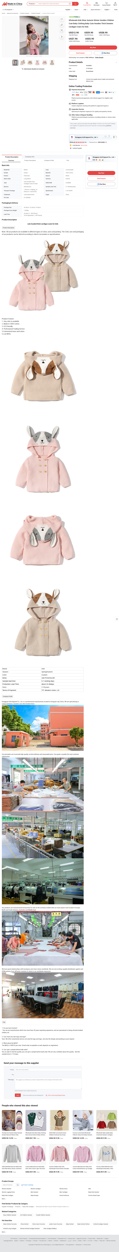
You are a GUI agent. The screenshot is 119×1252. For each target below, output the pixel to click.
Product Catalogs (28, 1185)
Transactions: (98, 142)
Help (85, 9)
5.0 (94, 160)
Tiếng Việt (102, 1240)
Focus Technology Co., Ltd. (47, 1244)
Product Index (91, 1238)
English (16, 1240)
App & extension (95, 9)
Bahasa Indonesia (111, 1240)
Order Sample (99, 57)
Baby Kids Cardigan (7, 1195)
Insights (106, 1238)
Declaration (79, 1244)
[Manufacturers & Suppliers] (12, 4)
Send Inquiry (80, 53)
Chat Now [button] (106, 53)
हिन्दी (84, 1240)
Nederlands (63, 1240)
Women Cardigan (36, 1189)
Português (28, 1240)
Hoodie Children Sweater (48, 13)
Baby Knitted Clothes (83, 1224)
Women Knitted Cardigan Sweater (30, 1228)
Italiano (50, 1240)
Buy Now (93, 47)
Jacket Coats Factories (55, 1224)
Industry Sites (71, 1238)
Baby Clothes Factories (10, 1224)
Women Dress (63, 1189)
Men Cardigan (64, 1192)
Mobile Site (100, 1238)
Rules (116, 9)
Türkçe (95, 1240)
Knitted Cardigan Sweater (100, 1224)
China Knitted (24, 1224)
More (3, 1232)
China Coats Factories (38, 1224)
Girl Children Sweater (26, 1215)
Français (35, 1240)
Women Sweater (6, 1189)
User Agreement (70, 1244)
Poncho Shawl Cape (94, 1195)
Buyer (76, 9)
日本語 (80, 1240)
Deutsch (56, 1240)
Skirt (89, 1189)
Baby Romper (34, 1195)
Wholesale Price (62, 1238)
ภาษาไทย (89, 1240)
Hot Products (14, 1238)
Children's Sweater (35, 13)
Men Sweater (34, 1192)
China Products (23, 1238)
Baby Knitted (70, 1224)
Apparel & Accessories (12, 13)
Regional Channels (81, 1238)
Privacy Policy (87, 1244)
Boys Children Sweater (9, 1215)
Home (3, 13)
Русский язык (42, 1240)
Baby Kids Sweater (93, 1192)
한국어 (74, 1240)
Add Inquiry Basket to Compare (34, 69)
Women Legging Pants (8, 1192)
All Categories (8, 9)
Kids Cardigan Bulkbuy (50, 1228)
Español (22, 1240)
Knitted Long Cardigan (9, 1228)
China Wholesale (52, 1238)
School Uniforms (64, 1195)
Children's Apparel (24, 13)
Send (17, 1095)
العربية (69, 1240)
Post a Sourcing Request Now (55, 1095)
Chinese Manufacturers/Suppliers (37, 1238)
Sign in (115, 5)
